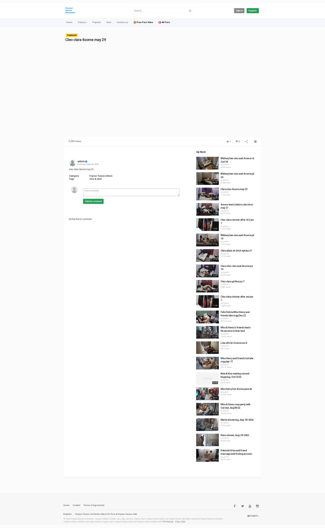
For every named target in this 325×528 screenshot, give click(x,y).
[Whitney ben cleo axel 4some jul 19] (207, 240)
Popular (96, 22)
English (254, 516)
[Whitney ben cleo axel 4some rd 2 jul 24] (207, 163)
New (108, 22)
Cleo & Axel (95, 179)
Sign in (239, 10)
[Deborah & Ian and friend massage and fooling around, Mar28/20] (207, 455)
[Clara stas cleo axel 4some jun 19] (207, 271)
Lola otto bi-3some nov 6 (234, 343)
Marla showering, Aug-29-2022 (237, 419)
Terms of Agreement (93, 505)
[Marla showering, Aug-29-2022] (207, 424)
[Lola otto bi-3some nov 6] (207, 347)
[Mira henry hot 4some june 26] (207, 393)
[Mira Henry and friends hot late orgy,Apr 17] (207, 363)
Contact (76, 505)
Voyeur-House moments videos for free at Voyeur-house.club (106, 514)
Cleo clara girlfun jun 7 (232, 281)
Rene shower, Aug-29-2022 (235, 435)
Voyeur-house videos (100, 176)
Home (69, 22)
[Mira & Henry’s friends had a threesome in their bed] (207, 332)
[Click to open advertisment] (129, 91)
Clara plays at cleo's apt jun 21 (236, 250)
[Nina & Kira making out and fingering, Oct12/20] (207, 378)
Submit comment (93, 201)
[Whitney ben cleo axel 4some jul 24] (207, 178)
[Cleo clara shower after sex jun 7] (207, 301)
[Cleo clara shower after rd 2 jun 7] (207, 224)
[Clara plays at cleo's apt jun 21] (207, 255)
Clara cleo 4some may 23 (234, 189)
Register (252, 10)
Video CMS (180, 522)
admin (81, 161)
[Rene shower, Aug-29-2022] (207, 440)
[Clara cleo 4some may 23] (207, 194)
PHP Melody (168, 522)
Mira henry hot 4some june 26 (236, 389)
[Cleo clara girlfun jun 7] (207, 286)
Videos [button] (81, 22)
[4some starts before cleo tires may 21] (207, 209)
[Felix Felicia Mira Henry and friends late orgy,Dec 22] (207, 317)
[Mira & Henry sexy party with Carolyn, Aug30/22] (207, 409)
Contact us (122, 22)
